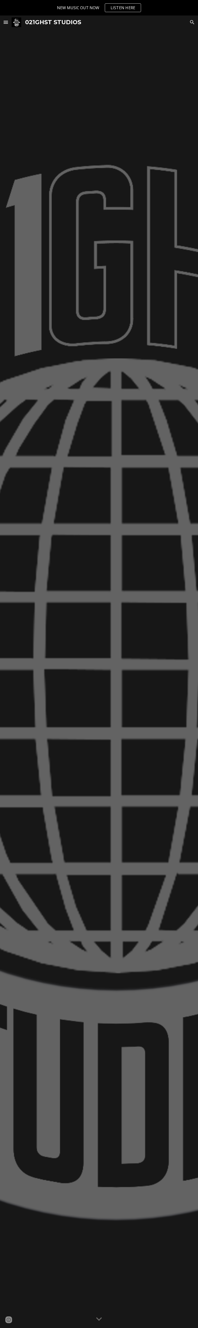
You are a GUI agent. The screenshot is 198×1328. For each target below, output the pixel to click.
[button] (6, 22)
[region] (99, 7)
